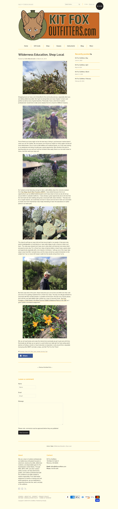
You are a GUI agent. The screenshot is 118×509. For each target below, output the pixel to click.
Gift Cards (37, 46)
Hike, (32, 351)
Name (20, 384)
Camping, (22, 351)
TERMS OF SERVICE (45, 497)
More (91, 46)
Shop (48, 46)
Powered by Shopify (41, 500)
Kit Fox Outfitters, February (83, 78)
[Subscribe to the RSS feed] (91, 54)
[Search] (79, 4)
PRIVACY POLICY (44, 496)
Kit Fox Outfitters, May (81, 58)
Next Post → (49, 367)
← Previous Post (41, 367)
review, (39, 351)
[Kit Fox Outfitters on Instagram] (22, 489)
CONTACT (35, 496)
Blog (82, 46)
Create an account (28, 4)
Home (26, 46)
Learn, (35, 351)
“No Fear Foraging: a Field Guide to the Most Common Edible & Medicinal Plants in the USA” (42, 299)
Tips (46, 351)
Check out (91, 4)
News (52, 446)
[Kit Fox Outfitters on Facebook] (19, 489)
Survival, (43, 351)
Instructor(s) (71, 46)
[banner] (59, 25)
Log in (19, 4)
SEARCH (20, 496)
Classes (58, 46)
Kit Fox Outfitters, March (82, 72)
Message (21, 401)
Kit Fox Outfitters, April (81, 65)
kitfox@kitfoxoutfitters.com (58, 466)
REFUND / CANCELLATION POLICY (28, 497)
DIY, (29, 351)
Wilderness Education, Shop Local (41, 54)
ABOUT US (28, 496)
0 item (86, 4)
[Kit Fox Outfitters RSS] (25, 489)
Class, (26, 351)
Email (19, 392)
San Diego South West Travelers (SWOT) (33, 192)
